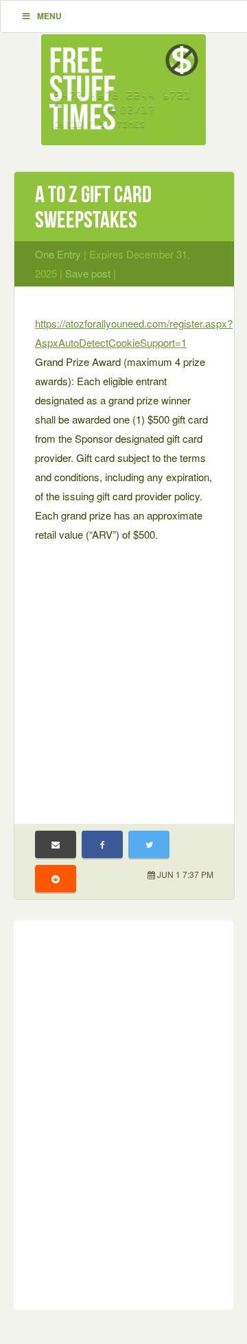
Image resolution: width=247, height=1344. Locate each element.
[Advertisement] (123, 674)
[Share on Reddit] (55, 878)
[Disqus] (123, 1112)
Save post (87, 273)
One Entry (58, 254)
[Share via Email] (55, 844)
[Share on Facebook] (102, 844)
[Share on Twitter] (148, 844)
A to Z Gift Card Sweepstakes (93, 207)
